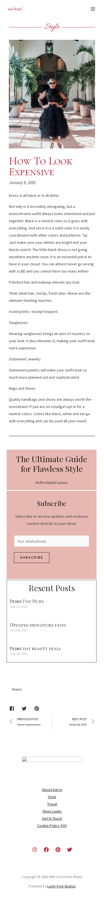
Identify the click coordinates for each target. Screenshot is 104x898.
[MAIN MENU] (92, 8)
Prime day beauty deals (35, 648)
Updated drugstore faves (38, 625)
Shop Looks (52, 811)
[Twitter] (69, 849)
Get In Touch (52, 818)
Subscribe (31, 557)
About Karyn (52, 789)
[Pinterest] (57, 849)
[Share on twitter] (24, 708)
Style (52, 796)
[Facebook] (46, 849)
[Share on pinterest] (37, 708)
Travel (52, 804)
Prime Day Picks (27, 601)
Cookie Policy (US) (52, 825)
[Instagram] (34, 849)
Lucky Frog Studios (61, 886)
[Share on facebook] (12, 708)
